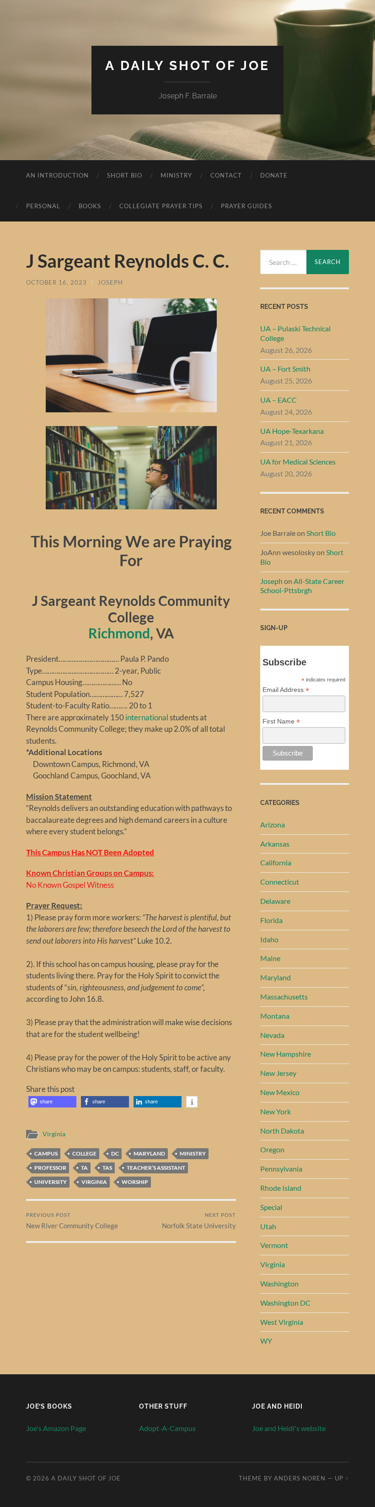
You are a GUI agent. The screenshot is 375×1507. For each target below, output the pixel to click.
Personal (43, 206)
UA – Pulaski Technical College (295, 333)
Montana (274, 1015)
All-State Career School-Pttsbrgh (302, 586)
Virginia (54, 1134)
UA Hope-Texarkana (292, 431)
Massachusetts (284, 996)
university (50, 1181)
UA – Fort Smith (285, 368)
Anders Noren (300, 1478)
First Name (281, 721)
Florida (271, 920)
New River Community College (72, 1221)
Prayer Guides (246, 206)
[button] (52, 1101)
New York (275, 1111)
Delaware (275, 901)
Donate (274, 175)
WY (266, 1340)
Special (271, 1207)
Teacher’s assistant (156, 1167)
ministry (193, 1153)
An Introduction (57, 175)
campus (46, 1153)
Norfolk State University (199, 1221)
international (146, 717)
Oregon (272, 1149)
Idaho (269, 939)
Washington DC (285, 1302)
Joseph (110, 282)
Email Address (285, 690)
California (275, 862)
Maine (270, 958)
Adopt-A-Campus (167, 1428)
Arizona (272, 824)
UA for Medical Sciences (298, 461)
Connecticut (279, 881)
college (84, 1153)
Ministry (176, 175)
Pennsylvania (281, 1168)
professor (50, 1167)
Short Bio (124, 175)
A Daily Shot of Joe (187, 65)
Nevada (272, 1035)
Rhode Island (280, 1187)
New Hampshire (285, 1053)
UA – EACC (278, 399)
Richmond (119, 633)
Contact (226, 175)
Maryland (149, 1153)
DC (115, 1153)
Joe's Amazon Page (56, 1428)
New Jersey (278, 1073)
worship (135, 1181)
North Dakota (282, 1130)
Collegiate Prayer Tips (161, 206)
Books (90, 206)
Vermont (274, 1245)
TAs (107, 1167)
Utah (268, 1226)
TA (84, 1167)
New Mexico (280, 1092)
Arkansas (274, 843)
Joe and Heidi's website (289, 1428)
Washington (279, 1283)
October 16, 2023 (56, 282)
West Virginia (281, 1322)
